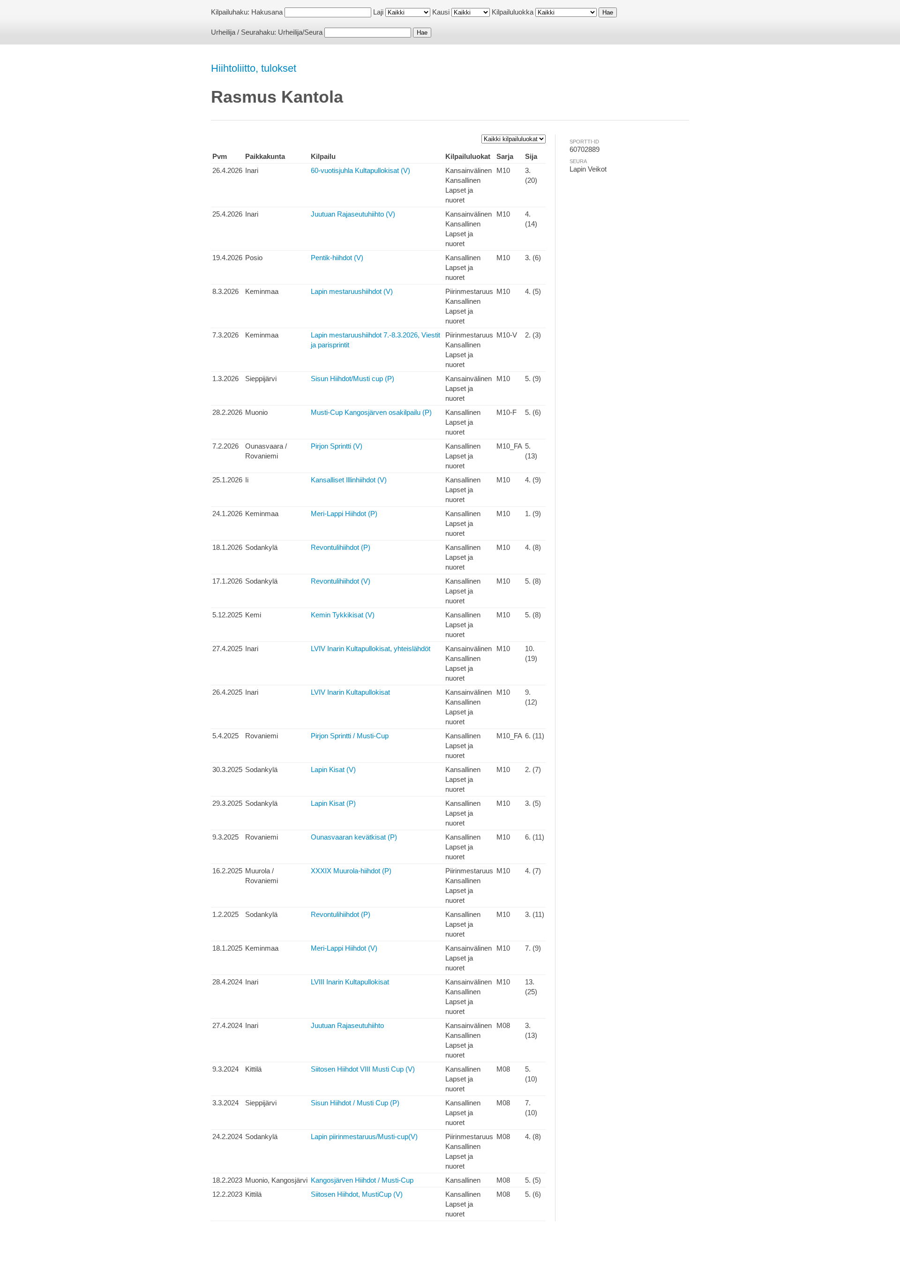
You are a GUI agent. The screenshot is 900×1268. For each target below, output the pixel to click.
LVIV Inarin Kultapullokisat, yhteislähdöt (370, 649)
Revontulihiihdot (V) (340, 581)
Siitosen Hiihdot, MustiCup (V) (357, 1194)
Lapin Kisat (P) (333, 803)
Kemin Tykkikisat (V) (343, 615)
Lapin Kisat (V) (333, 769)
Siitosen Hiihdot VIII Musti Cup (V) (363, 1069)
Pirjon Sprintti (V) (336, 446)
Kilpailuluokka (512, 12)
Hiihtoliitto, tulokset (253, 68)
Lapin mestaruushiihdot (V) (352, 291)
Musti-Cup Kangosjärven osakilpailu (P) (371, 412)
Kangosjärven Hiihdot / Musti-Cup (362, 1180)
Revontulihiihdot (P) (340, 547)
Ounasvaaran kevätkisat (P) (354, 837)
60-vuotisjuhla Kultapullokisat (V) (360, 170)
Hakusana (267, 12)
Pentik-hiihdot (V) (337, 258)
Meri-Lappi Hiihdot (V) (344, 948)
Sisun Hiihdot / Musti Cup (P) (355, 1103)
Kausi (441, 12)
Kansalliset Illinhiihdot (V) (349, 480)
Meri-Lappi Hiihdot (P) (344, 514)
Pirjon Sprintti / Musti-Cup (350, 736)
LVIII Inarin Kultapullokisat (350, 982)
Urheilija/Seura (300, 32)
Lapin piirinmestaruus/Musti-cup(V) (364, 1136)
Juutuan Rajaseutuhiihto (347, 1025)
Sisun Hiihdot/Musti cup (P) (352, 379)
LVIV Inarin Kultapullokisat (350, 692)
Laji (378, 12)
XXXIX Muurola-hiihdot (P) (351, 871)
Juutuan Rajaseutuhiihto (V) (353, 214)
